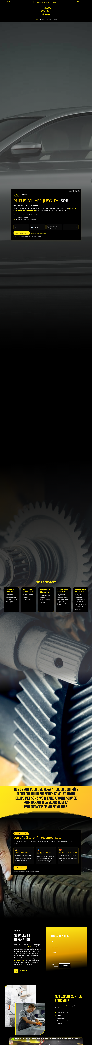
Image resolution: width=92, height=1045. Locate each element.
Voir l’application (19, 867)
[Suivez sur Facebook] (5, 2)
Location (42, 20)
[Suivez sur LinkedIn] (9, 2)
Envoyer (65, 965)
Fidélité (49, 20)
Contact (54, 20)
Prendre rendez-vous (20, 233)
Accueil (37, 20)
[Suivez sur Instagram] (7, 2)
